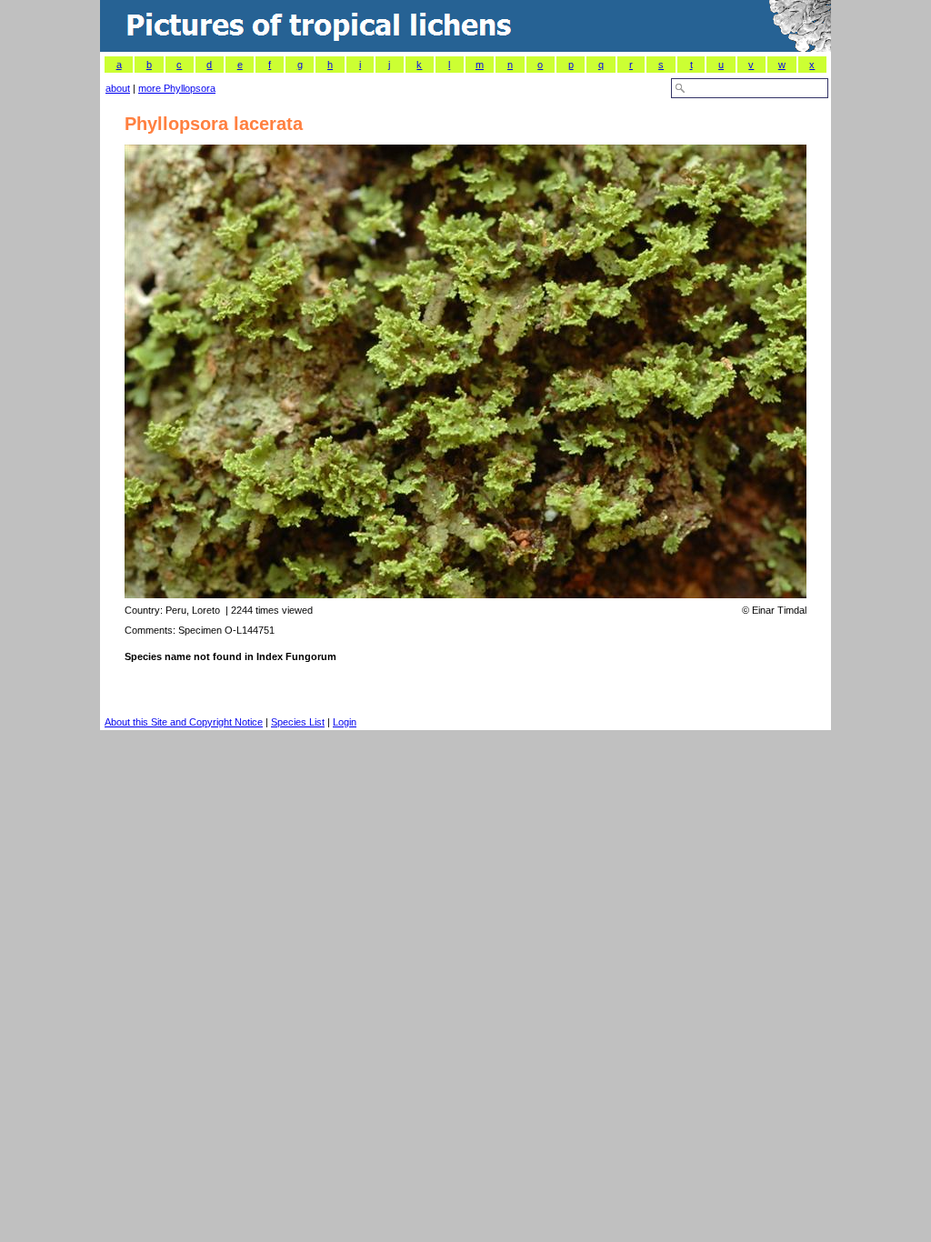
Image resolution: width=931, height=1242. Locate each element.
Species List (298, 721)
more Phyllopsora (176, 88)
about (117, 88)
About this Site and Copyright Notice (184, 721)
